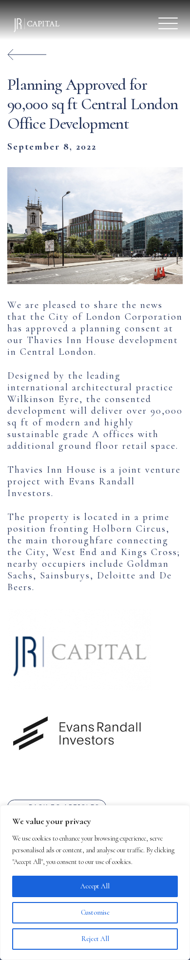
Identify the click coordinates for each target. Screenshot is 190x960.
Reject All (95, 939)
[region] (95, 882)
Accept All (95, 886)
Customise (95, 912)
